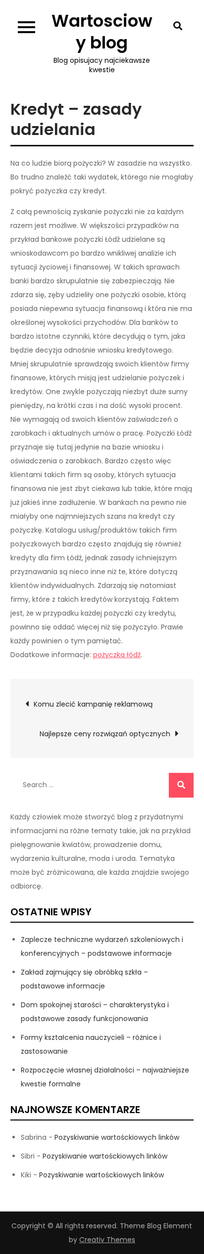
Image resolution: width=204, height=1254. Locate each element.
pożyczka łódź (117, 655)
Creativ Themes (107, 1240)
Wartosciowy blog (102, 31)
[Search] (181, 785)
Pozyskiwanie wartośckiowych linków (116, 1137)
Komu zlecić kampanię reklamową (93, 704)
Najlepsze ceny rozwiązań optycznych (105, 734)
